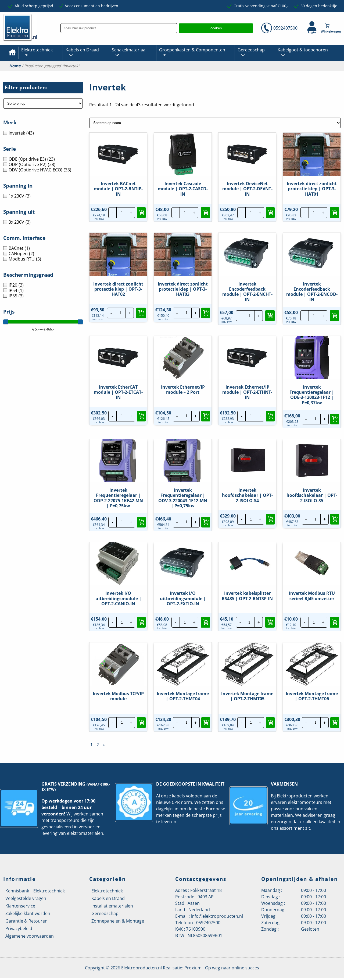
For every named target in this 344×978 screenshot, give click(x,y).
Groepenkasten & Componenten (192, 50)
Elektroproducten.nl (141, 968)
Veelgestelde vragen (25, 898)
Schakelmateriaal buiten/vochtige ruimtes (149, 74)
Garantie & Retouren (26, 921)
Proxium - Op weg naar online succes (221, 968)
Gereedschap (251, 50)
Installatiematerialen (112, 906)
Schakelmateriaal (129, 50)
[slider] (5, 322)
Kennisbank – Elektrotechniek (35, 891)
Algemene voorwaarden (29, 936)
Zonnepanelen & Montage (117, 921)
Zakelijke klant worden (27, 913)
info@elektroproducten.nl (217, 916)
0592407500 (285, 28)
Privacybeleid (18, 928)
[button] (141, 212)
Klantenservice (20, 906)
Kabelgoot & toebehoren (303, 50)
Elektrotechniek (37, 50)
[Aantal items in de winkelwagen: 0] (331, 25)
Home (15, 66)
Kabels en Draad (82, 50)
